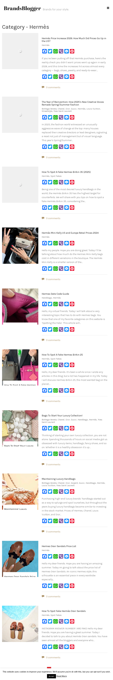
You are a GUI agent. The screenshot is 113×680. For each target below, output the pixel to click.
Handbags (47, 297)
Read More (62, 676)
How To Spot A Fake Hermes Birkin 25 (62, 354)
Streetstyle (47, 111)
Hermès (45, 45)
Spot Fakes (56, 176)
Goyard (74, 483)
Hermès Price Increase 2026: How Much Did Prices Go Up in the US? (74, 40)
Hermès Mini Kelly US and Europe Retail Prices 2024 (70, 232)
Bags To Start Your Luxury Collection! (62, 415)
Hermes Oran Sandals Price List (59, 546)
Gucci (74, 108)
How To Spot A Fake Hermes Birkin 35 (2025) (66, 172)
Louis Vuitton (93, 108)
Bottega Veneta (49, 108)
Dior (68, 108)
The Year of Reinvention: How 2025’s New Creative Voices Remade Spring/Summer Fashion (73, 103)
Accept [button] (51, 676)
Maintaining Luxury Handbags (59, 478)
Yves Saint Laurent (62, 111)
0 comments (53, 87)
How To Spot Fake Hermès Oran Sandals (64, 611)
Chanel (61, 108)
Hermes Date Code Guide (55, 293)
